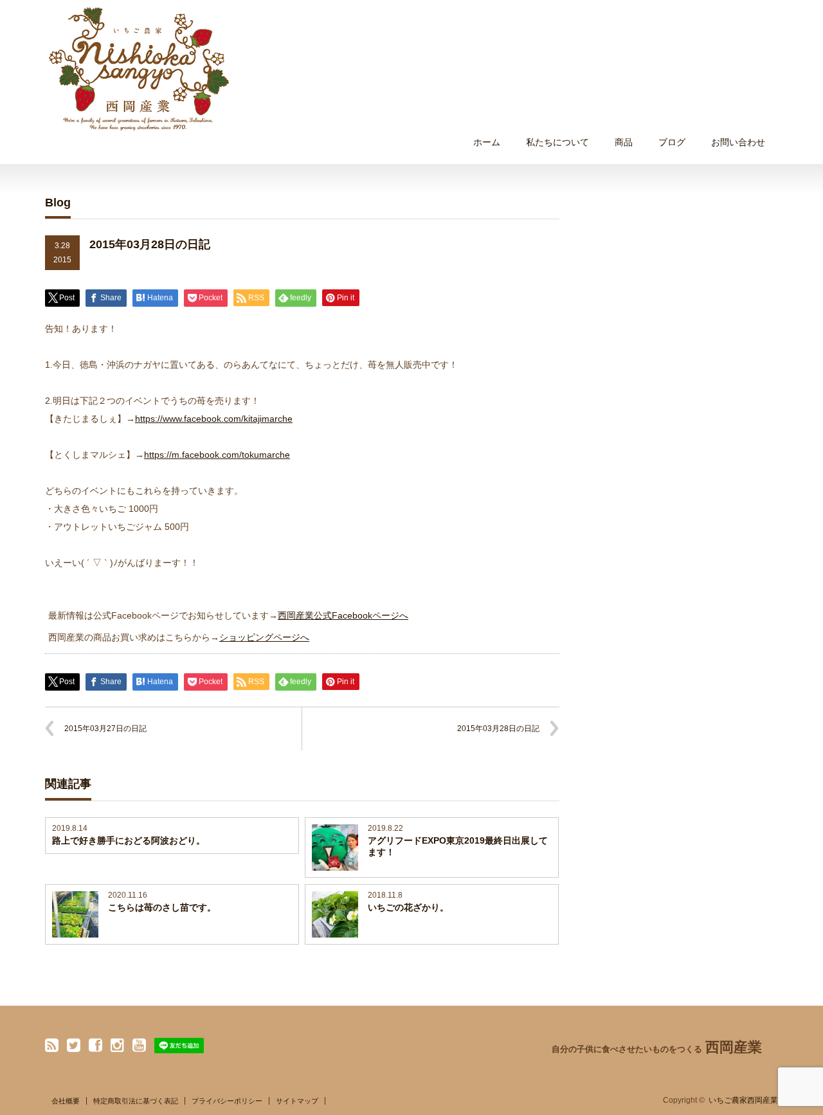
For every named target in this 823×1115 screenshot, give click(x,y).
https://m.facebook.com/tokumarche (217, 454)
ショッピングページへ (264, 637)
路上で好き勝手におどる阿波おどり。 (128, 840)
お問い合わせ (738, 142)
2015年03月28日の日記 (498, 728)
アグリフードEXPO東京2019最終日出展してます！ (458, 846)
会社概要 (65, 1101)
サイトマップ (297, 1101)
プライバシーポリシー (227, 1101)
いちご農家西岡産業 (743, 1100)
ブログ (671, 142)
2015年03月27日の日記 (105, 728)
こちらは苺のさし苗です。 (162, 907)
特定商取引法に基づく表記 (135, 1101)
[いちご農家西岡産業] (139, 69)
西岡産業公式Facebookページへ (343, 615)
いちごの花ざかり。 (408, 907)
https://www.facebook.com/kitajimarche (214, 418)
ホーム (486, 142)
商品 (624, 142)
